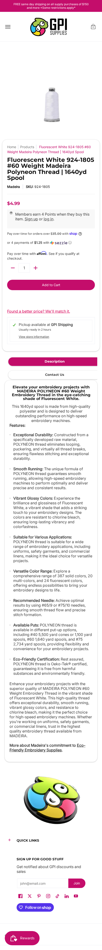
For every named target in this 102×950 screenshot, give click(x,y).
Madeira (13, 187)
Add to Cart (51, 285)
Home (11, 147)
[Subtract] (13, 268)
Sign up (31, 219)
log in (48, 219)
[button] (93, 26)
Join (77, 883)
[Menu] (7, 26)
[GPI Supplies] (50, 26)
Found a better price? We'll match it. (38, 311)
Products (27, 147)
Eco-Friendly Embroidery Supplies (47, 747)
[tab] (54, 361)
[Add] (35, 268)
